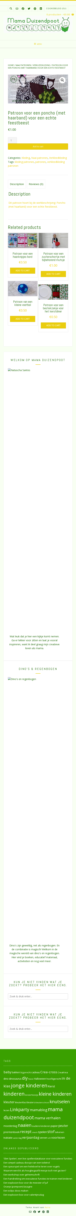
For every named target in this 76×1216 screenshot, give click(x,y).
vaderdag (17, 1138)
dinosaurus (15, 1078)
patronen (40, 162)
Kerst (51, 1086)
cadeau (35, 1072)
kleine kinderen (55, 1094)
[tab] (17, 184)
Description (17, 184)
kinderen (14, 1093)
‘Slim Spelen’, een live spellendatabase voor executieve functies (38, 1158)
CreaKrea (63, 1072)
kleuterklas (20, 1102)
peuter (63, 1126)
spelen (42, 1132)
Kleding (26, 157)
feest (30, 1079)
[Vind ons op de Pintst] (35, 8)
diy (25, 1078)
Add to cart (38, 146)
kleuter (9, 1102)
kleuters (31, 1102)
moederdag (10, 1126)
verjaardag (30, 1137)
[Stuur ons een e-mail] (17, 8)
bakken (16, 1072)
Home (11, 65)
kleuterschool (42, 1102)
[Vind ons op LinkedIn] (41, 8)
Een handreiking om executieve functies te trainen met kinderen (38, 1178)
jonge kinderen (29, 1085)
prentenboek (12, 1132)
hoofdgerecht (53, 1078)
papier (54, 1126)
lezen (7, 1110)
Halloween (40, 1078)
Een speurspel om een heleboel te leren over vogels (32, 1166)
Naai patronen (23, 65)
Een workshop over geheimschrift (22, 1174)
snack (34, 1132)
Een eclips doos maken (16, 1190)
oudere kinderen (41, 1126)
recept (26, 1131)
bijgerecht (26, 1072)
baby (7, 1072)
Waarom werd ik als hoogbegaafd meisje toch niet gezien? (35, 1170)
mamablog (38, 1109)
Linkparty (19, 1109)
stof (51, 1131)
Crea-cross (48, 1072)
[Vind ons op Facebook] (23, 8)
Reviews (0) (36, 184)
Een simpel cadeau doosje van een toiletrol (27, 1162)
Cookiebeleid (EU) (56, 8)
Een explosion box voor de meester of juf (26, 1182)
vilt (49, 1138)
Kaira (47, 1207)
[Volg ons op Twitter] (29, 8)
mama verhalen (47, 1117)
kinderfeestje (31, 1095)
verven (43, 1137)
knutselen (60, 1101)
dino (6, 1078)
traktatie (8, 1137)
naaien (24, 1125)
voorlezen (58, 1137)
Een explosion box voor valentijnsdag (24, 1194)
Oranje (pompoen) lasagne (18, 1186)
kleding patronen (24, 162)
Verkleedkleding (41, 65)
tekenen (59, 1132)
